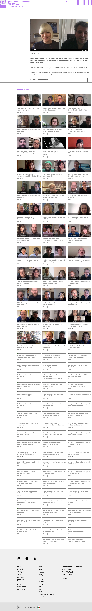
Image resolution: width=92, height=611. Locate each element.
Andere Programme (22, 572)
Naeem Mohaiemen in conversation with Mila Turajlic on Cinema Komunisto (29, 169)
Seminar (19, 574)
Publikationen (42, 579)
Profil (40, 589)
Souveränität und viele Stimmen (46, 594)
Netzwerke (41, 581)
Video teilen (86, 53)
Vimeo (35, 558)
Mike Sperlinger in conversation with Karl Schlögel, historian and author (29, 298)
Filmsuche (19, 588)
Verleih (19, 584)
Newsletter (41, 600)
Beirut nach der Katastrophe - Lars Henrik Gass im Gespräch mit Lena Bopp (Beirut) (79, 212)
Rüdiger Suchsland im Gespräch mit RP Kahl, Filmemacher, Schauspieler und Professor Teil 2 (29, 319)
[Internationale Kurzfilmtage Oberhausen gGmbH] (3, 6)
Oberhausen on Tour (22, 589)
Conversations (22, 105)
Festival (19, 566)
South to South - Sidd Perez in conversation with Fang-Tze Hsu (29, 255)
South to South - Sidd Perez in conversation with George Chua (54, 276)
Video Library (20, 577)
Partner (19, 576)
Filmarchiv (41, 572)
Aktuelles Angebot (21, 586)
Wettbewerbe (20, 571)
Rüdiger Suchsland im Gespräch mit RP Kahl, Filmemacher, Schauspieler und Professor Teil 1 (54, 341)
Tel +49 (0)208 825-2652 (67, 571)
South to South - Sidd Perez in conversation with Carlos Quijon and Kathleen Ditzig (79, 319)
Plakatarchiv (42, 574)
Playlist (37, 94)
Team (40, 592)
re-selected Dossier (43, 571)
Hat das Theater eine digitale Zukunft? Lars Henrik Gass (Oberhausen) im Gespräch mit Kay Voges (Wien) (79, 169)
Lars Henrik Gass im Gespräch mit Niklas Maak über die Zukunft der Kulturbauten (29, 341)
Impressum (64, 578)
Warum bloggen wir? (79, 539)
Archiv (40, 569)
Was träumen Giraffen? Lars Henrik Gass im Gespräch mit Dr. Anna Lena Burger (54, 125)
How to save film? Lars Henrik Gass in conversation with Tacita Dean (54, 191)
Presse (40, 566)
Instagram (19, 558)
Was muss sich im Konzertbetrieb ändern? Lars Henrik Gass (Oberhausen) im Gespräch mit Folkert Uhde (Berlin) (79, 103)
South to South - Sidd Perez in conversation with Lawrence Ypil (54, 298)
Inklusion (41, 586)
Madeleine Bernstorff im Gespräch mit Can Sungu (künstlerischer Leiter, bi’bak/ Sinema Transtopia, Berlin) (29, 146)
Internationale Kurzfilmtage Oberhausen (19, 2)
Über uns (41, 588)
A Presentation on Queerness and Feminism (54, 375)
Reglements (20, 569)
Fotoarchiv (41, 575)
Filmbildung (41, 583)
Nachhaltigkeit (42, 596)
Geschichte (41, 591)
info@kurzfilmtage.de (67, 574)
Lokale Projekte (43, 584)
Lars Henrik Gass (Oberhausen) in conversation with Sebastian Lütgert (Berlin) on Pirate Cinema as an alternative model (79, 255)
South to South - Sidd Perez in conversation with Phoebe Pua (79, 341)
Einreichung (20, 568)
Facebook (27, 558)
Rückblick (19, 580)
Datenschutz (65, 579)
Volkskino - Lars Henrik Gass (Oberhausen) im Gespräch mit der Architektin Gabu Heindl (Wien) (79, 146)
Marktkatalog (20, 579)
